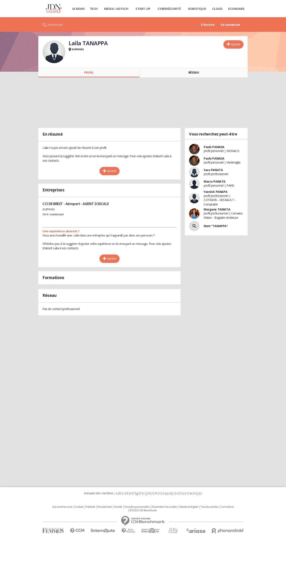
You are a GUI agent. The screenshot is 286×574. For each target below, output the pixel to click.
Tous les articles (209, 506)
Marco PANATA (214, 181)
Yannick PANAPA (215, 192)
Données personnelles (137, 506)
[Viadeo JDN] (173, 530)
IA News (78, 8)
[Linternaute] (103, 531)
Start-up (142, 8)
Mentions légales (189, 506)
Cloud (217, 8)
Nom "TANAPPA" (216, 226)
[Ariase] (195, 530)
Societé (118, 506)
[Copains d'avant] (151, 530)
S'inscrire (207, 24)
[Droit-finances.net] (128, 530)
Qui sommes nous (62, 506)
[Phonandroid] (227, 530)
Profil (89, 72)
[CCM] (77, 530)
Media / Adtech (116, 8)
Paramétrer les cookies (165, 506)
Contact (79, 506)
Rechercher (55, 24)
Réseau (193, 72)
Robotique (197, 8)
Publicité (90, 506)
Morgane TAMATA (217, 209)
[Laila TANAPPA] (54, 51)
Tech (94, 8)
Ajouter (235, 44)
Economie (236, 8)
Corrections (227, 506)
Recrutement (105, 506)
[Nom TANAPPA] (194, 226)
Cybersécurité (169, 8)
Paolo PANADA (214, 147)
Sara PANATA (213, 170)
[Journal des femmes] (53, 530)
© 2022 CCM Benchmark (143, 510)
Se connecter (230, 24)
